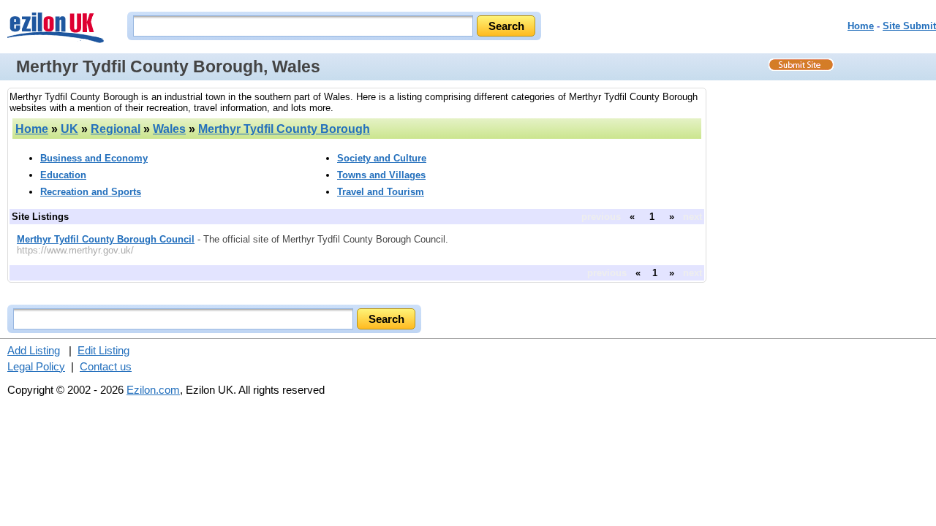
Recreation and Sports (90, 191)
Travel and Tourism (380, 191)
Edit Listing (103, 350)
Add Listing (33, 350)
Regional (115, 129)
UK (69, 129)
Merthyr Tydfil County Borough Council (106, 239)
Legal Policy (36, 366)
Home (861, 25)
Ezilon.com (153, 390)
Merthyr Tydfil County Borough (284, 129)
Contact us (106, 366)
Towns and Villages (381, 174)
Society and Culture (381, 158)
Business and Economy (94, 158)
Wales (169, 129)
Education (63, 174)
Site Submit (909, 25)
